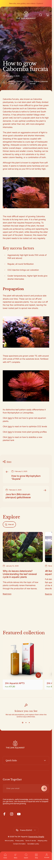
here (10, 418)
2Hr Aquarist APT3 (15, 683)
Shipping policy (42, 840)
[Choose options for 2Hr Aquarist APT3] (38, 675)
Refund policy (9, 840)
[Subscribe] (44, 788)
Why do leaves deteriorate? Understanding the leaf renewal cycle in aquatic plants (20, 573)
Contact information (19, 844)
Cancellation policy (33, 844)
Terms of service (30, 840)
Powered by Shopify (36, 837)
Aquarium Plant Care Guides (16, 82)
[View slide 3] (29, 722)
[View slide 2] (26, 722)
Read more (7, 594)
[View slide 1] (22, 722)
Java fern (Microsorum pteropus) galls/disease (18, 496)
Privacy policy (19, 840)
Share (9, 462)
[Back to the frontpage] (4, 82)
